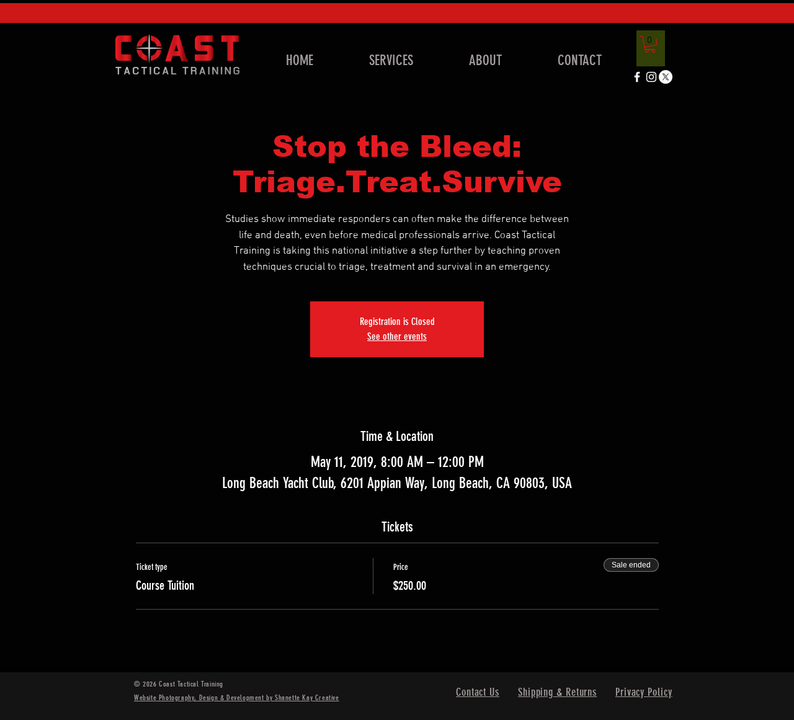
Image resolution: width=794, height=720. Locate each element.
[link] (650, 44)
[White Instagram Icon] (651, 77)
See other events (397, 336)
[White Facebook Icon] (637, 77)
